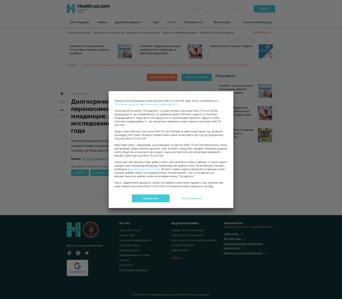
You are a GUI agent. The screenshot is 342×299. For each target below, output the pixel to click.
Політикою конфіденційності (161, 104)
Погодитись (150, 198)
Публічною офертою (126, 104)
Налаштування (191, 198)
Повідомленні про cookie (145, 169)
